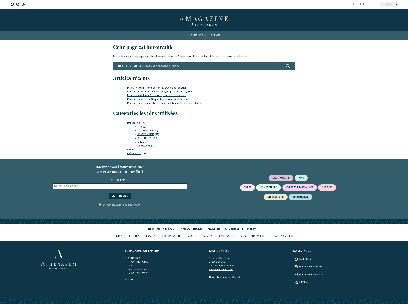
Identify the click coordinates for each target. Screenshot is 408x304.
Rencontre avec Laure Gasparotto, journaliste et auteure (157, 99)
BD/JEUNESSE (145, 138)
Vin (133, 265)
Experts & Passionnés (299, 187)
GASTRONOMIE (145, 134)
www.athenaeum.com (221, 269)
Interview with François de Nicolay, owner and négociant (157, 87)
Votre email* (120, 180)
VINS (139, 126)
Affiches (134, 236)
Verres (192, 236)
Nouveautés (259, 236)
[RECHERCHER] (288, 66)
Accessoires (226, 236)
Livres (118, 236)
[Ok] (374, 4)
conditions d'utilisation (128, 204)
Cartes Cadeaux (283, 236)
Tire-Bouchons (171, 236)
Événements (134, 153)
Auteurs (141, 142)
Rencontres (196, 35)
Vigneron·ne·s (144, 145)
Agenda (215, 35)
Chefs (247, 187)
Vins (243, 236)
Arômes (150, 236)
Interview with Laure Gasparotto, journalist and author (156, 95)
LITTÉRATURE (145, 130)
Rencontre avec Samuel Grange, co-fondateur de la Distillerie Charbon (165, 103)
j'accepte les (121, 204)
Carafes (208, 236)
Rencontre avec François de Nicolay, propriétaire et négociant (160, 91)
